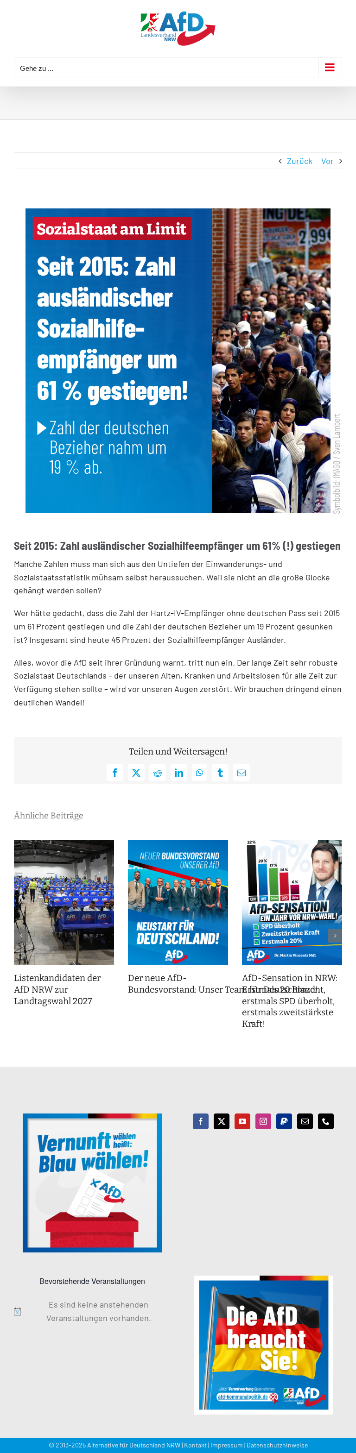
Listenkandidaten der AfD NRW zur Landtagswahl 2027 (57, 989)
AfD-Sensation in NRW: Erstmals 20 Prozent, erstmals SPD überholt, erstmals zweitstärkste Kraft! (289, 1001)
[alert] (92, 1311)
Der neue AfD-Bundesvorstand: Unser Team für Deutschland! (224, 984)
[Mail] (305, 1121)
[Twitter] (221, 1121)
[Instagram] (263, 1121)
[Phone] (326, 1121)
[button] (21, 936)
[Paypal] (284, 1121)
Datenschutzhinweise (277, 1445)
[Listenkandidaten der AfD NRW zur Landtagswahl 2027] (64, 845)
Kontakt (195, 1445)
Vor (327, 161)
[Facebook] (201, 1121)
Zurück (299, 161)
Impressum (226, 1445)
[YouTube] (242, 1121)
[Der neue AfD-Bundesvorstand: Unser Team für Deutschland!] (178, 845)
